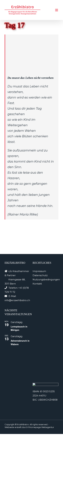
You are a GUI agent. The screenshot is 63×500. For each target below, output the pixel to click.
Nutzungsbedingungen (46, 279)
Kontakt (37, 283)
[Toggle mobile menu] (56, 10)
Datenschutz (40, 275)
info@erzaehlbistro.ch (17, 300)
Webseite (9, 427)
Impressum (39, 271)
